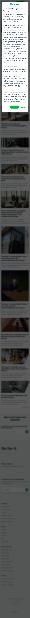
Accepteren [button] (14, 107)
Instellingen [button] (23, 107)
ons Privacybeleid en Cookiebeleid (13, 87)
